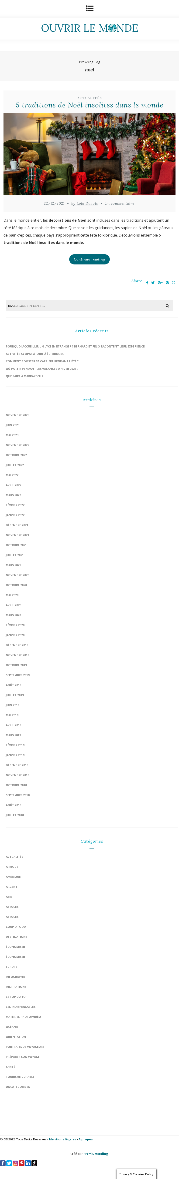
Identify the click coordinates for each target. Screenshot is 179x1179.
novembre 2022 (17, 445)
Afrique (12, 867)
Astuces (12, 907)
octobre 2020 (16, 585)
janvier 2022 (15, 515)
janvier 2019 (15, 755)
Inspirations (16, 987)
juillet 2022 (15, 465)
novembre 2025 (17, 415)
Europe (11, 967)
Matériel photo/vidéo (23, 1017)
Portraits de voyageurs (25, 1047)
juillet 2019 (15, 695)
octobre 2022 (16, 455)
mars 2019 (13, 735)
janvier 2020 (15, 635)
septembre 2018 (18, 795)
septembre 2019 (18, 675)
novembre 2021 (17, 535)
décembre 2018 (17, 765)
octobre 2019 (16, 665)
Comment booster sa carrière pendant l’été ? (42, 361)
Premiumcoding (95, 1154)
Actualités (89, 98)
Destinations (16, 937)
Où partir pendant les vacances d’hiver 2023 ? (42, 369)
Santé (10, 1067)
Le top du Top (17, 997)
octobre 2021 (16, 545)
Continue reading (89, 259)
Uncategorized (18, 1087)
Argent (11, 887)
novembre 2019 (17, 655)
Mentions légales (62, 1139)
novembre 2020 (17, 575)
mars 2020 (13, 615)
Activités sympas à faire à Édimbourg (35, 354)
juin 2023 (12, 425)
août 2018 (13, 805)
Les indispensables (20, 1007)
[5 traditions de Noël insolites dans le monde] (89, 155)
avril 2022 (13, 485)
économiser (15, 947)
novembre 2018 (17, 775)
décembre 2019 (17, 645)
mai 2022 (12, 475)
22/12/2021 (54, 203)
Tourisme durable (20, 1077)
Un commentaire (119, 203)
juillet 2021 (15, 555)
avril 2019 (13, 725)
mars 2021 (13, 565)
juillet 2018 (15, 815)
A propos (86, 1139)
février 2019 (15, 745)
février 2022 (15, 505)
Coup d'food (16, 927)
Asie (9, 897)
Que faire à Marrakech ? (24, 376)
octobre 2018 (16, 785)
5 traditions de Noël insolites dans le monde (89, 104)
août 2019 (13, 685)
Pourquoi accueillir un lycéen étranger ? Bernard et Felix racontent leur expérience (75, 346)
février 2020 (15, 625)
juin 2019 (12, 705)
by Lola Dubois (84, 203)
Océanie (12, 1027)
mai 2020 (12, 595)
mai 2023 (12, 435)
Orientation (16, 1037)
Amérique (13, 877)
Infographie (15, 977)
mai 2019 (12, 715)
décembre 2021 (17, 525)
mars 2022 (13, 495)
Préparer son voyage (23, 1057)
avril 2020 (13, 605)
